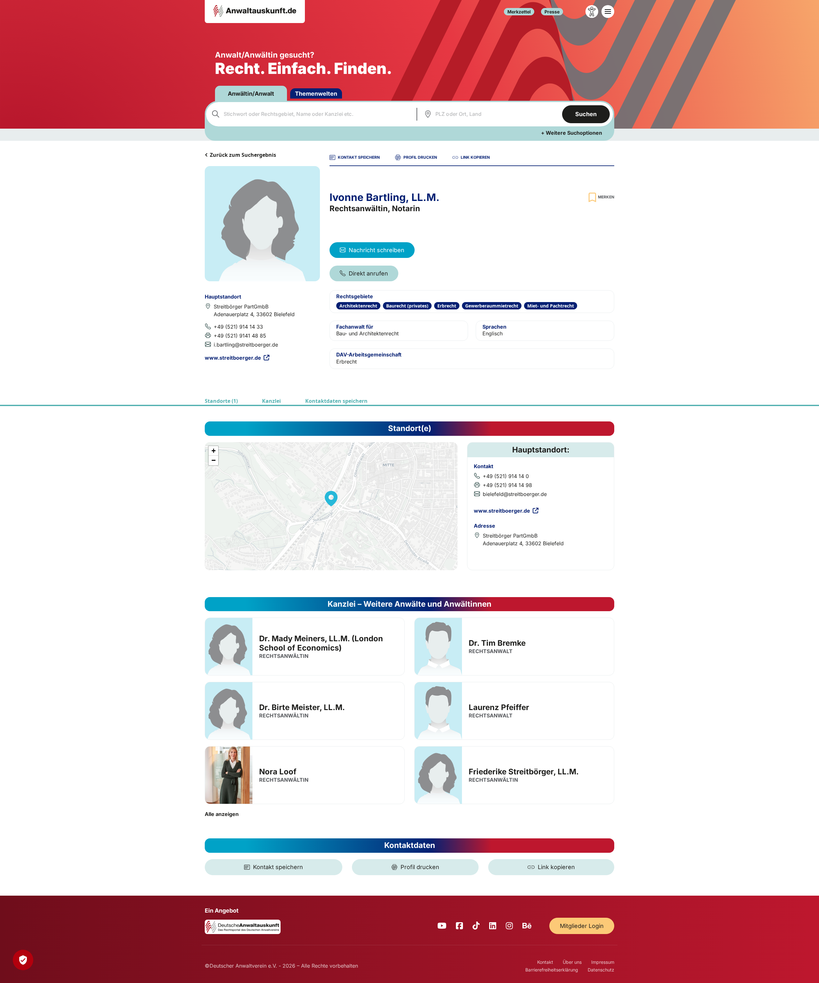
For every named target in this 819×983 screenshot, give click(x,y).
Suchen (586, 114)
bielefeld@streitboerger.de (515, 494)
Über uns (572, 962)
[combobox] (310, 114)
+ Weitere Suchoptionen (571, 133)
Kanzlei (271, 400)
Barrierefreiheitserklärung (551, 969)
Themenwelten (316, 93)
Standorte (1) (221, 400)
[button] (331, 498)
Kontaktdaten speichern (336, 400)
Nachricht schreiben (376, 250)
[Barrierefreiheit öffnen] (591, 11)
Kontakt (545, 962)
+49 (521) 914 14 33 (238, 327)
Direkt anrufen (368, 273)
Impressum (602, 962)
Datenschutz (601, 969)
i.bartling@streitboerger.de (246, 344)
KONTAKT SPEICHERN (359, 157)
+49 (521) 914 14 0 (506, 476)
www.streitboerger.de (233, 358)
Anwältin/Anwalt (251, 93)
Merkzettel (519, 11)
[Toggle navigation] (607, 11)
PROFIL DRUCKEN (420, 157)
